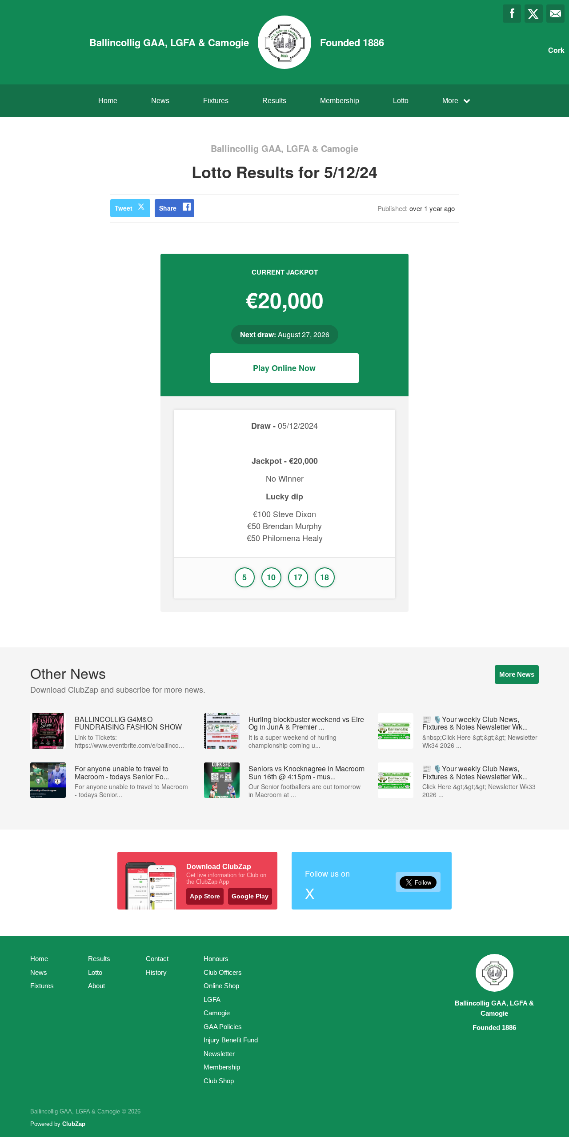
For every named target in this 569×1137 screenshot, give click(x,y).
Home (107, 100)
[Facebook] (512, 13)
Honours (216, 958)
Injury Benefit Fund (231, 1040)
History (156, 972)
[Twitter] (534, 13)
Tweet (123, 207)
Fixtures (215, 100)
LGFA (212, 999)
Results (274, 100)
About (96, 985)
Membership (339, 100)
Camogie (217, 1013)
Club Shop (219, 1081)
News (160, 100)
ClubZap (73, 1124)
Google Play (250, 896)
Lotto (401, 100)
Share (167, 207)
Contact (157, 958)
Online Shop (221, 985)
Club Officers (223, 972)
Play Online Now (284, 368)
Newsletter (219, 1053)
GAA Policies (223, 1026)
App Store (205, 896)
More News (516, 674)
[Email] (555, 13)
